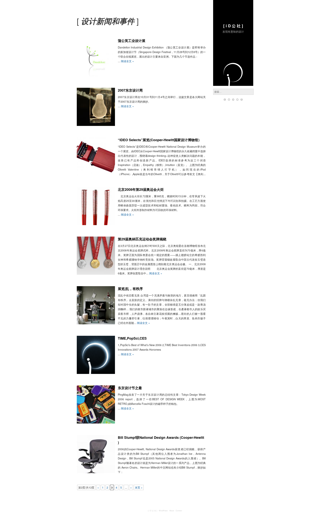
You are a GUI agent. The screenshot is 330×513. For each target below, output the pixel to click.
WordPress (163, 510)
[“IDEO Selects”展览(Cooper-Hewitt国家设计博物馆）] (96, 174)
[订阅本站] (233, 99)
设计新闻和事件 (107, 20)
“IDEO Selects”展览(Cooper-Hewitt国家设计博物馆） (159, 139)
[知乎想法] (241, 99)
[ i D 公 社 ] (233, 25)
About (171, 510)
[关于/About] (225, 99)
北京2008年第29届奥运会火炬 (141, 189)
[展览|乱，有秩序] (96, 323)
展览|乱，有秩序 (130, 288)
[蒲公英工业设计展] (96, 75)
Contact (179, 510)
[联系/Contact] (229, 99)
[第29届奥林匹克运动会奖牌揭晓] (96, 273)
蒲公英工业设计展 (131, 40)
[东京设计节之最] (96, 422)
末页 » (138, 487)
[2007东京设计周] (96, 125)
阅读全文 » (127, 61)
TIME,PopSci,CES (132, 338)
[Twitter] (237, 99)
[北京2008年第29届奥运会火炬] (96, 224)
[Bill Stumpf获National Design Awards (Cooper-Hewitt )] (96, 472)
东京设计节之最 (130, 387)
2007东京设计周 (130, 90)
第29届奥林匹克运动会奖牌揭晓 (142, 239)
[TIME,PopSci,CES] (96, 373)
